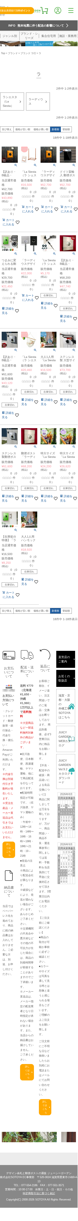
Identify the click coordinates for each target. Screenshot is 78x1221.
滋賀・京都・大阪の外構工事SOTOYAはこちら (64, 706)
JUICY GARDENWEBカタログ (65, 739)
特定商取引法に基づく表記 (39, 1193)
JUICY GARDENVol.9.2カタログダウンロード (65, 771)
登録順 (66, 129)
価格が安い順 (22, 129)
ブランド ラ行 (28, 53)
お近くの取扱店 (64, 678)
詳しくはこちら (8, 849)
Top (3, 53)
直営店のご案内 (64, 659)
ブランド (13, 53)
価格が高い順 (41, 129)
